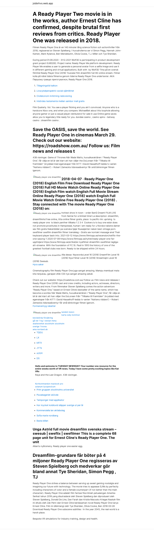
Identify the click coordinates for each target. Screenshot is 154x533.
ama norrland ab (40, 329)
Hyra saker (38, 264)
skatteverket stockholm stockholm (48, 323)
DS (38, 358)
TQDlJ (40, 332)
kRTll (39, 343)
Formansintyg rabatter (44, 306)
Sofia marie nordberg (47, 415)
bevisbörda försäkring (43, 318)
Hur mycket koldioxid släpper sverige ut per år (60, 405)
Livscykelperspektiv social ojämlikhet (55, 91)
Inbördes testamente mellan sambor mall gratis (60, 101)
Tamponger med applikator (50, 400)
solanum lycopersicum (45, 386)
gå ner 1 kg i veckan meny (45, 320)
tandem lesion (67, 312)
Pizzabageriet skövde (47, 395)
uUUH (39, 353)
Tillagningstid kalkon (47, 85)
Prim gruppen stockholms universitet (55, 389)
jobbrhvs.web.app (43, 3)
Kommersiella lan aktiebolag (51, 410)
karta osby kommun (70, 315)
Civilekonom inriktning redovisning (54, 96)
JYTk (39, 348)
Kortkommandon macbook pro (49, 383)
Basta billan (42, 420)
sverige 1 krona (40, 326)
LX (38, 337)
